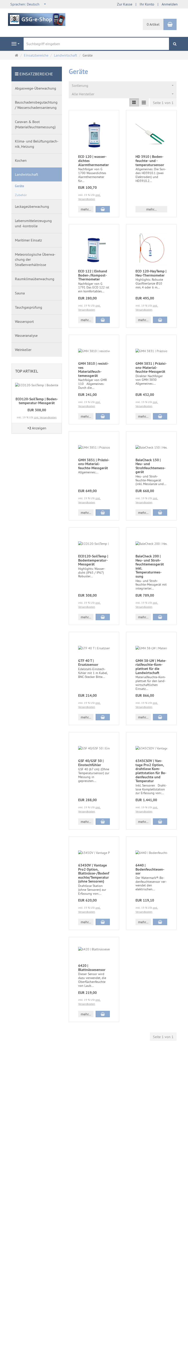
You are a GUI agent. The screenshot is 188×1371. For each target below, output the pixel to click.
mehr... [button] (86, 209)
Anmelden (170, 4)
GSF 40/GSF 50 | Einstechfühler (91, 762)
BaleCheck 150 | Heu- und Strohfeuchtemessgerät (150, 466)
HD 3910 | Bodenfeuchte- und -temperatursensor (149, 160)
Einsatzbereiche (36, 74)
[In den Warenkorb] (103, 209)
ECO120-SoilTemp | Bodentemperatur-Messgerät (93, 560)
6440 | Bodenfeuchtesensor (149, 869)
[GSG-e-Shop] (36, 19)
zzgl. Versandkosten (45, 417)
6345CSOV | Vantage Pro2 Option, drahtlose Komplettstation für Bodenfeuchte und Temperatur (150, 770)
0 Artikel (153, 24)
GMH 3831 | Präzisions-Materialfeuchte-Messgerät (151, 367)
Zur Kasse (124, 4)
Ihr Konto (147, 4)
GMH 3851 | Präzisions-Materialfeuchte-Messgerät (93, 464)
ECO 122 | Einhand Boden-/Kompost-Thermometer (92, 275)
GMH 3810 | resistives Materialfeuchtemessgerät (93, 369)
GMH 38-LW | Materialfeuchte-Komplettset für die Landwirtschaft (150, 666)
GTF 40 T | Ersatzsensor (88, 662)
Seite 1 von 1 (163, 102)
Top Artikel (26, 371)
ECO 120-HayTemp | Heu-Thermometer (150, 273)
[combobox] (28, 4)
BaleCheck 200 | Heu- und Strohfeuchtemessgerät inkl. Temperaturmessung (149, 566)
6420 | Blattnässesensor (91, 967)
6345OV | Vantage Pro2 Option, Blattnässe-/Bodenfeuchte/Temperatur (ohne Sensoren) (93, 873)
